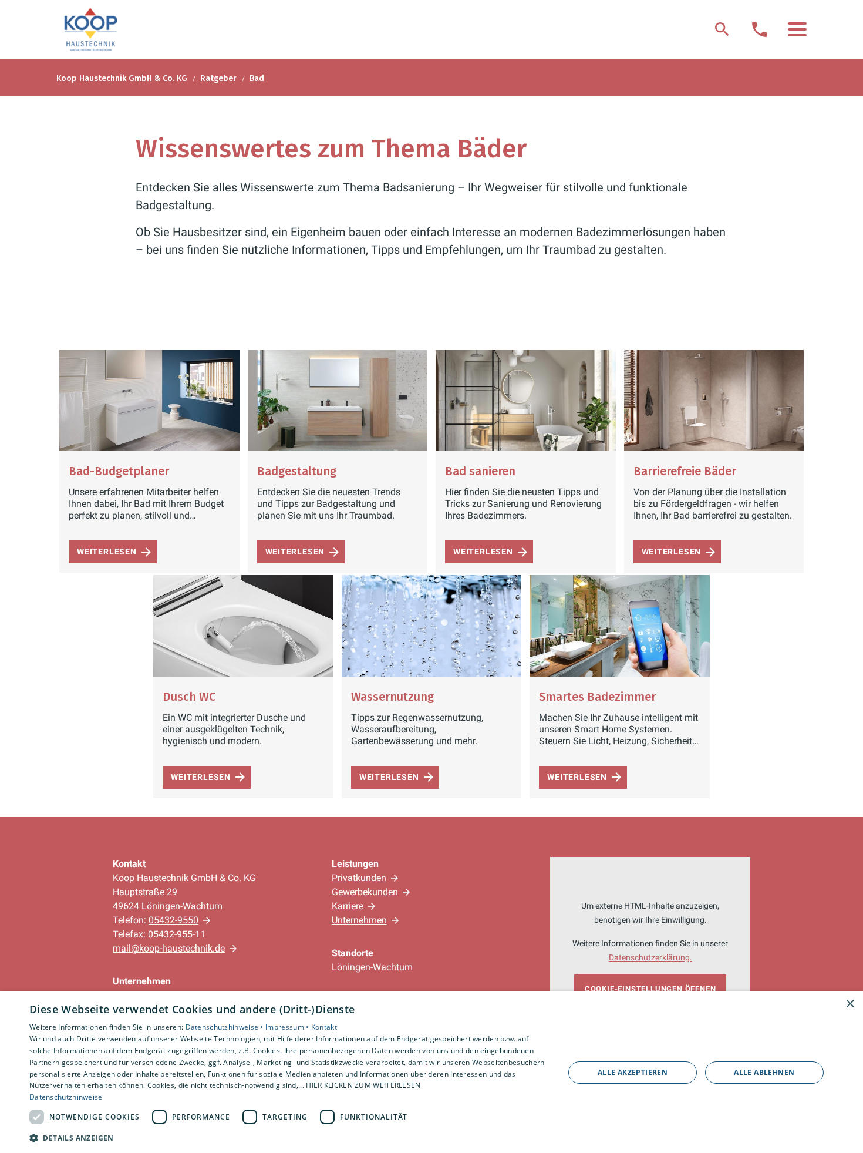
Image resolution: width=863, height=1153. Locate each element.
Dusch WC (189, 696)
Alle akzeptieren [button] (633, 1072)
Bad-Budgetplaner (119, 471)
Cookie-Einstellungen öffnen (650, 988)
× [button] (849, 1004)
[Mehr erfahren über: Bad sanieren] (526, 400)
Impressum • (288, 1027)
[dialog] (431, 1072)
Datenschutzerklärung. (650, 958)
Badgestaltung (296, 471)
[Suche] (722, 29)
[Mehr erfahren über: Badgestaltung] (338, 400)
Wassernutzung (392, 696)
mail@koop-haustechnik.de (169, 948)
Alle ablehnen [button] (764, 1072)
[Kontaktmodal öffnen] (759, 29)
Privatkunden (359, 877)
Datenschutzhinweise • (226, 1027)
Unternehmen (359, 920)
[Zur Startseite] (90, 29)
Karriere (347, 906)
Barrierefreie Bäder (684, 471)
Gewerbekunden (365, 891)
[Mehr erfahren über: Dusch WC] (243, 625)
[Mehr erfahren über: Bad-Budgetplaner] (149, 400)
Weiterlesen (107, 551)
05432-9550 (173, 920)
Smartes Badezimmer (597, 696)
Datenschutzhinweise (66, 1097)
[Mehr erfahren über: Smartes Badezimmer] (620, 625)
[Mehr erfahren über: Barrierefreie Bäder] (714, 400)
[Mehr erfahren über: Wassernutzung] (432, 625)
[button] (797, 29)
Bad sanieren (480, 471)
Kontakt (324, 1027)
